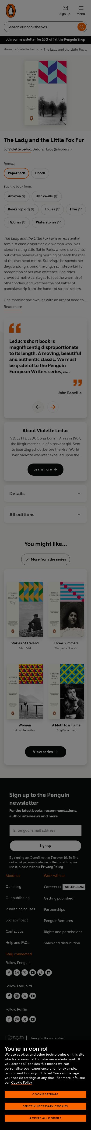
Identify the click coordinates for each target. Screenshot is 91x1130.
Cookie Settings (45, 1094)
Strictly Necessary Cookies (45, 1106)
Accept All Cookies (45, 1118)
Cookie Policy (21, 1083)
